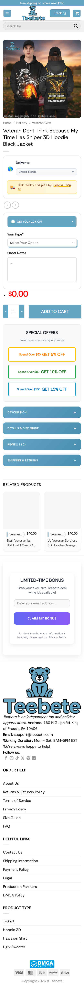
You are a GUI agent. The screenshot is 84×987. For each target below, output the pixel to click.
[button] (7, 13)
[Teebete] (33, 13)
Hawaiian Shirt (15, 938)
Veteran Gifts (42, 123)
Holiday (21, 123)
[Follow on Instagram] (11, 758)
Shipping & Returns (42, 460)
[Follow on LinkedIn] (34, 758)
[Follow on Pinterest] (28, 758)
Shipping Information (20, 860)
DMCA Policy (14, 895)
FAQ (6, 826)
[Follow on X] (22, 758)
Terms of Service (17, 800)
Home (7, 123)
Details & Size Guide (42, 428)
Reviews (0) (42, 444)
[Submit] (76, 26)
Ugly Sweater (14, 946)
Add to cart (55, 311)
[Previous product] (15, 205)
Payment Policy (16, 869)
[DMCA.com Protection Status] (42, 964)
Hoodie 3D (12, 929)
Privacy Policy (14, 809)
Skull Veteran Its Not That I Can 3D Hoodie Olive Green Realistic (21, 543)
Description (42, 412)
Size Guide (12, 817)
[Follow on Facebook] (6, 758)
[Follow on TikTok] (17, 758)
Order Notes (16, 253)
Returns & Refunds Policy (24, 792)
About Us (11, 783)
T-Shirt (8, 921)
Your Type (15, 234)
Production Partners (20, 886)
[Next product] (7, 205)
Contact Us (12, 852)
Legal (7, 878)
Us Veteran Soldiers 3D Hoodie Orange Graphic (62, 543)
